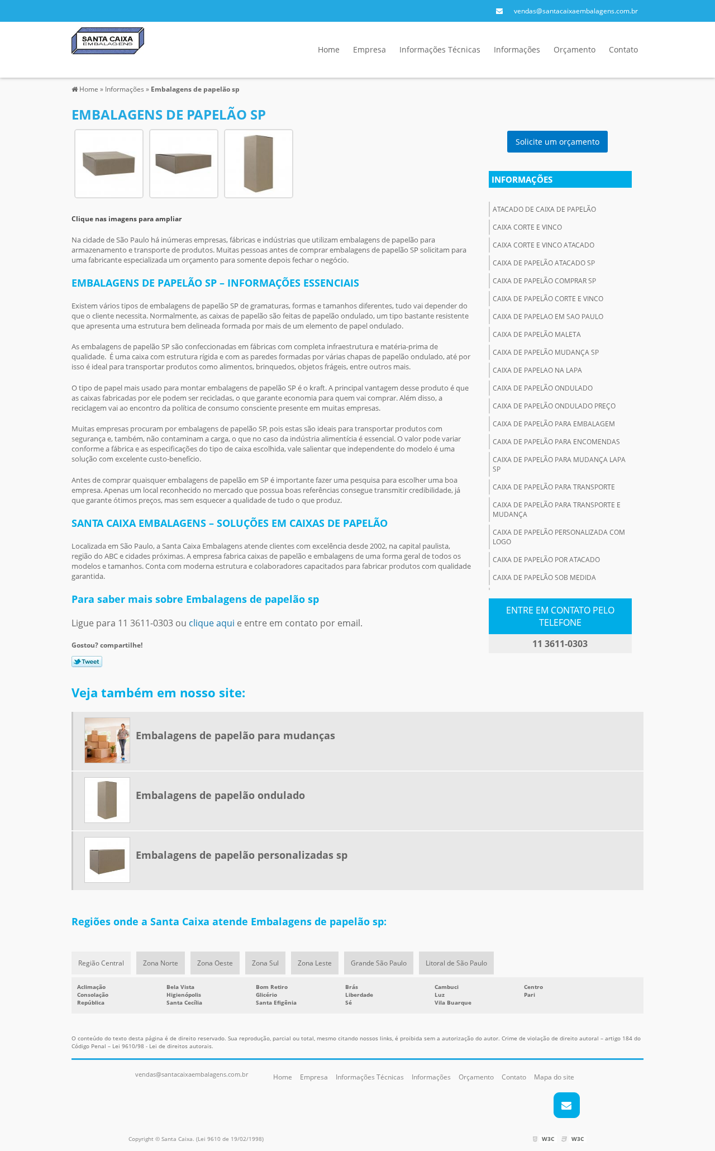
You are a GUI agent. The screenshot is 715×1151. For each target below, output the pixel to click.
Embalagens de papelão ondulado (220, 795)
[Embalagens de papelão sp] (109, 162)
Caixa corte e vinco (527, 227)
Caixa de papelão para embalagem (554, 424)
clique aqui (212, 623)
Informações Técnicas (439, 49)
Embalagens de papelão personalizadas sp (241, 855)
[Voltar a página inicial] (108, 40)
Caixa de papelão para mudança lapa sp (559, 464)
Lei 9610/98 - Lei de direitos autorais (162, 1046)
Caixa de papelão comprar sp (544, 281)
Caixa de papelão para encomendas (556, 441)
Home (329, 49)
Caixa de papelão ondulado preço (554, 406)
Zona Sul (265, 963)
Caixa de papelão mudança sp (546, 352)
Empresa (369, 49)
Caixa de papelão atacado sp (544, 263)
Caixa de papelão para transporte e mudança (557, 509)
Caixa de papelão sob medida (544, 577)
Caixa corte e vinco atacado (543, 245)
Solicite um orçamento (557, 141)
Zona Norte (160, 963)
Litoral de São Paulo (456, 963)
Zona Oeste (215, 963)
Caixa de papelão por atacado (546, 559)
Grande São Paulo (379, 963)
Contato (623, 49)
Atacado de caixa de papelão (544, 209)
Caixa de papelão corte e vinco (548, 298)
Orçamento (574, 49)
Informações (517, 49)
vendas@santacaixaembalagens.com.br (576, 11)
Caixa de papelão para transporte (554, 487)
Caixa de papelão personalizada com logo (559, 536)
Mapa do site (554, 1077)
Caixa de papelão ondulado (543, 388)
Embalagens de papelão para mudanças (235, 735)
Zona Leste (315, 963)
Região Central (101, 963)
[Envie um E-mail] (499, 11)
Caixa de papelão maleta (537, 334)
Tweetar (87, 661)
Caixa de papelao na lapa (537, 370)
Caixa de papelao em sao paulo (548, 316)
